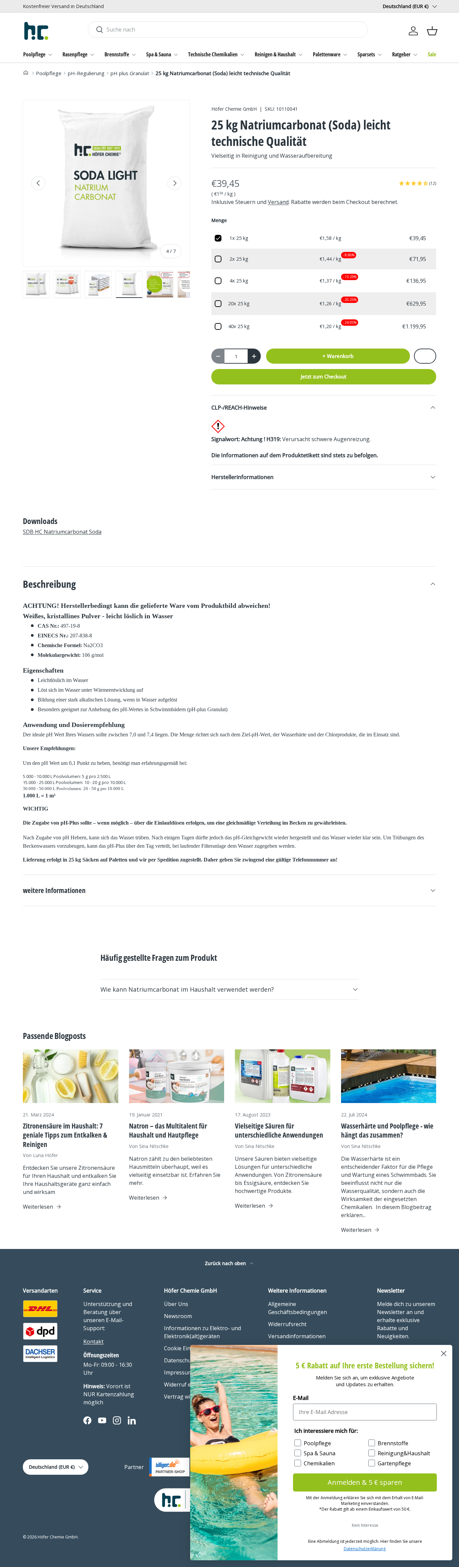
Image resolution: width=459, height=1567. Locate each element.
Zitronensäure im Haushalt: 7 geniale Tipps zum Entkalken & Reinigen (65, 1135)
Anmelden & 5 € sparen (365, 1482)
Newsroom (178, 1316)
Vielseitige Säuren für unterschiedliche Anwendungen (279, 1130)
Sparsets (366, 54)
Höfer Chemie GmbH (234, 109)
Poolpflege (34, 54)
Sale (432, 54)
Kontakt (93, 1341)
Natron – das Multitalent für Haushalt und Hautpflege (168, 1130)
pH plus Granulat (130, 73)
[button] (432, 30)
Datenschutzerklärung (364, 1549)
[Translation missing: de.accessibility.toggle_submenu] (50, 55)
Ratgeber (401, 54)
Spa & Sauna (158, 54)
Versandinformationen (297, 1336)
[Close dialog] (444, 1353)
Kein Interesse (365, 1525)
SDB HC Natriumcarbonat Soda (62, 531)
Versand (278, 202)
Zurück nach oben (226, 1263)
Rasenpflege (74, 54)
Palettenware (326, 54)
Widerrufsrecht (287, 1324)
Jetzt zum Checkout (323, 376)
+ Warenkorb (338, 356)
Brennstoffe (117, 54)
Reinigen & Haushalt (275, 54)
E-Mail (300, 1398)
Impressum (178, 1372)
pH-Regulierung (86, 73)
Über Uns (176, 1304)
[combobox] (227, 29)
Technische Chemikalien (213, 54)
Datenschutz (180, 1360)
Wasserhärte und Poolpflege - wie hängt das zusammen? (387, 1130)
